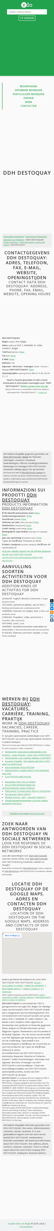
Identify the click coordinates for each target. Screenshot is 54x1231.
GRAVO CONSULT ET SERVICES (13, 1000)
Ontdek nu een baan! (27, 813)
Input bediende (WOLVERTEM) (19, 767)
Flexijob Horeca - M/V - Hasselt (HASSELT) (25, 797)
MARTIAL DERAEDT (34, 985)
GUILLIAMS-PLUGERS (12, 985)
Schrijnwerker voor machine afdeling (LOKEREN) (28, 758)
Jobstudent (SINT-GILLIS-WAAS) (20, 781)
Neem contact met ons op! (34, 386)
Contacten (29, 105)
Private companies (10, 242)
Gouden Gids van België (19, 1223)
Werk (28, 102)
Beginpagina (28, 86)
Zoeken (28, 98)
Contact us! (42, 392)
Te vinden (27, 18)
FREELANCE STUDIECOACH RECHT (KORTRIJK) (28, 791)
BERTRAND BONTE (11, 988)
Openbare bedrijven (28, 90)
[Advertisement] (27, 48)
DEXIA (37, 982)
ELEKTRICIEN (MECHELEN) (18, 776)
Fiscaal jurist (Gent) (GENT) (18, 794)
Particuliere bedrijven (28, 94)
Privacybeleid (26, 1226)
